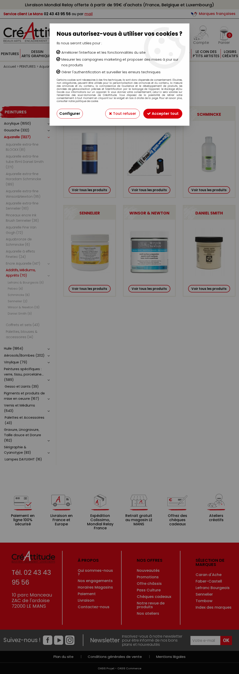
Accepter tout (165, 113)
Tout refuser (124, 113)
